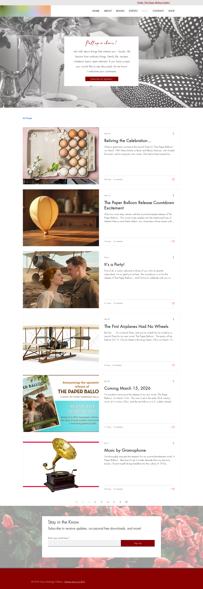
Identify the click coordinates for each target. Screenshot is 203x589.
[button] (120, 11)
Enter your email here (58, 538)
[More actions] (174, 133)
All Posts (27, 118)
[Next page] (120, 502)
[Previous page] (82, 502)
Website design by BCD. (74, 581)
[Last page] (126, 502)
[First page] (76, 502)
